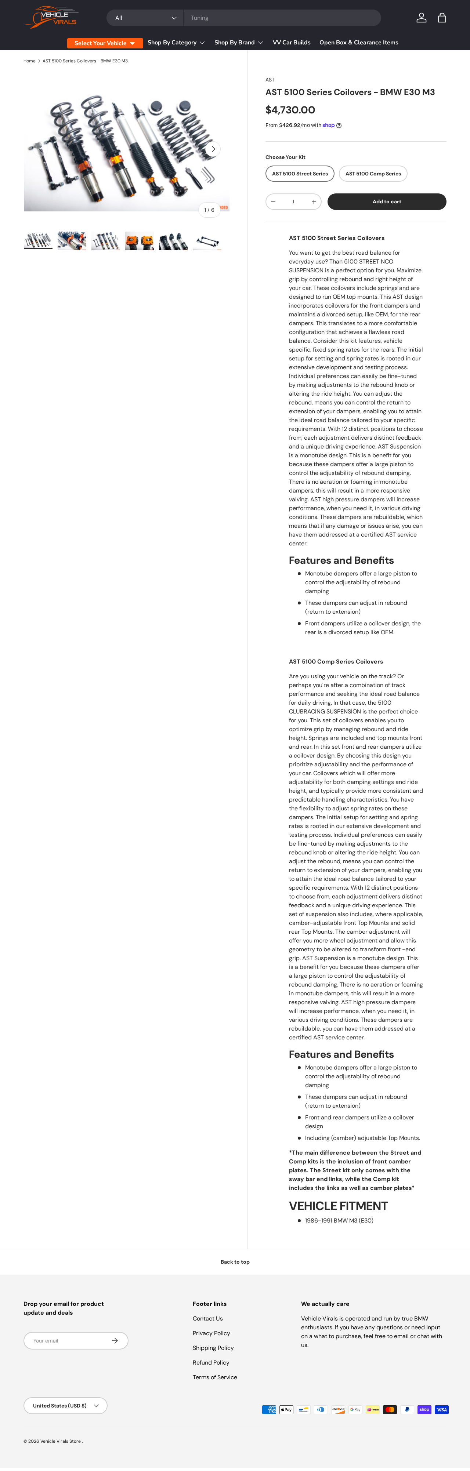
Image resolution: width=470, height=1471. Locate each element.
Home (30, 61)
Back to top (235, 1261)
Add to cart (387, 201)
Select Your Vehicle (101, 43)
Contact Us (208, 1318)
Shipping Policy (213, 1348)
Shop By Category (172, 43)
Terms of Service (215, 1377)
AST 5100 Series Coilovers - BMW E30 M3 (85, 61)
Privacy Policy (211, 1333)
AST (270, 79)
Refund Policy (211, 1362)
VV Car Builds (292, 43)
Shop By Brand (234, 43)
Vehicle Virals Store (61, 1441)
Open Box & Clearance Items (358, 43)
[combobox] (243, 18)
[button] (442, 18)
